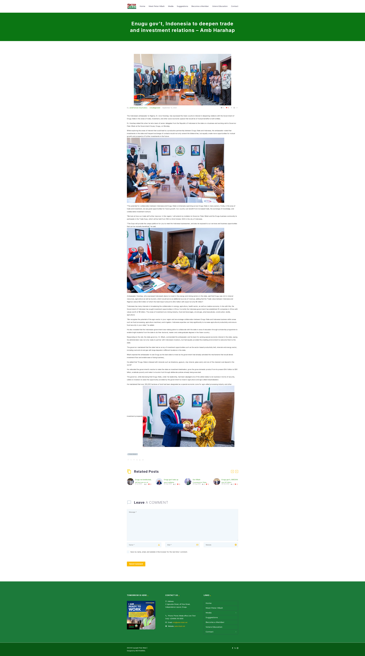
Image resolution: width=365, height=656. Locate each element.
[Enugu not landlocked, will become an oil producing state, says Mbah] (131, 482)
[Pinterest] (134, 460)
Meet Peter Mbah (157, 6)
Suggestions (182, 6)
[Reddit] (143, 460)
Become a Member (200, 6)
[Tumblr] (137, 460)
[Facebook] (128, 460)
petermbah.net (179, 626)
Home (142, 6)
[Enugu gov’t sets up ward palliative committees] (160, 482)
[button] (232, 471)
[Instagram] (237, 648)
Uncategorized (155, 108)
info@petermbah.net (180, 622)
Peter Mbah (132, 454)
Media (170, 6)
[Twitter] (131, 460)
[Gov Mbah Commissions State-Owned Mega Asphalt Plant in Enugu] (188, 482)
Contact (234, 6)
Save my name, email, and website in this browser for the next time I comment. (158, 552)
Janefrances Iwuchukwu (138, 108)
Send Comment (136, 564)
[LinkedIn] (140, 460)
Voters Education (220, 6)
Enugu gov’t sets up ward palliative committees (171, 482)
